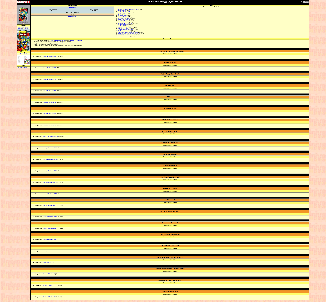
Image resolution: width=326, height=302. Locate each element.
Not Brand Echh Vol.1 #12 (49, 285)
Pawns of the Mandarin (123, 22)
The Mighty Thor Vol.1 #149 (49, 90)
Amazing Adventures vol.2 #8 (58, 40)
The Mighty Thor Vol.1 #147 (49, 67)
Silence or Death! (122, 13)
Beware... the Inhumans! (124, 19)
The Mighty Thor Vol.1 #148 (49, 79)
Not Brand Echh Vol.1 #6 (49, 274)
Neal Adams (21, 27)
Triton (119, 14)
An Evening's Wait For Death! (125, 27)
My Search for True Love (124, 36)
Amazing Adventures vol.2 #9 (50, 239)
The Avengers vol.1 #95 (48, 262)
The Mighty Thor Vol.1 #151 (49, 113)
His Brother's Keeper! (123, 24)
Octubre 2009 (72, 7)
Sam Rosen (26, 53)
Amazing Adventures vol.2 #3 (50, 171)
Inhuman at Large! (122, 15)
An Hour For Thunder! (123, 28)
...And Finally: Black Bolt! (124, 11)
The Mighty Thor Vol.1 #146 (49, 56)
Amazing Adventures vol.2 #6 (50, 205)
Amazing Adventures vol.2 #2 (50, 159)
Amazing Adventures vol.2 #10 (50, 251)
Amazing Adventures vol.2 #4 (50, 182)
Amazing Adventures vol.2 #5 (50, 193)
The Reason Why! (122, 10)
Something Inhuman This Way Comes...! (128, 32)
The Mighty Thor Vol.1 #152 (49, 125)
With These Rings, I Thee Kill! (125, 23)
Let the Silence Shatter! (123, 18)
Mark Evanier (60, 43)
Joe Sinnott (26, 67)
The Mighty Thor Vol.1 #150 (49, 102)
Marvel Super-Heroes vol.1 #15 (50, 136)
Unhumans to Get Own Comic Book (126, 34)
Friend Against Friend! (123, 20)
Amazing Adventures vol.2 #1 (50, 148)
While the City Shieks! (123, 17)
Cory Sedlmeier (72, 16)
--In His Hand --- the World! (124, 31)
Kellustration (26, 28)
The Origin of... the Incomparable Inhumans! (128, 9)
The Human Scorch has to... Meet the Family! (129, 33)
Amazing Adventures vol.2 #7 (50, 216)
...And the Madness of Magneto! (126, 29)
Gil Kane (20, 67)
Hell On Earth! (121, 25)
